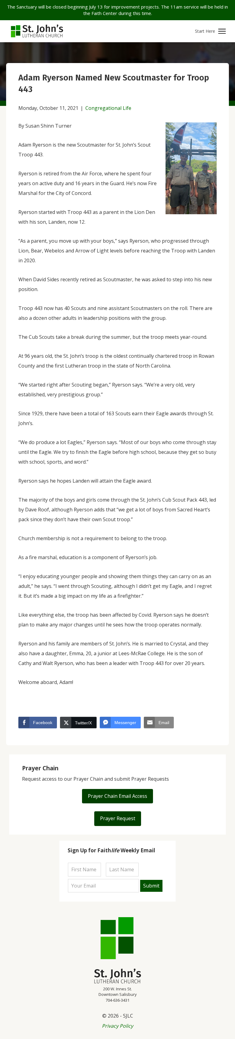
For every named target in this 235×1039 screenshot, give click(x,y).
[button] (210, 31)
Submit (151, 885)
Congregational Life (108, 108)
